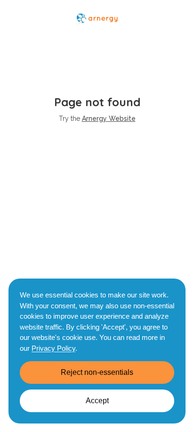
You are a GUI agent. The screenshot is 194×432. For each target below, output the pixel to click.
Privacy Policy (53, 348)
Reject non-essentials (97, 372)
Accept (97, 401)
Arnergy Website (109, 118)
